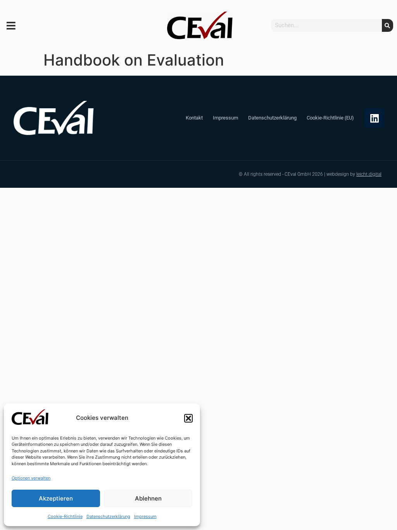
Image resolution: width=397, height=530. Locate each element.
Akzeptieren (56, 498)
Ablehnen (148, 498)
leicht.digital (368, 174)
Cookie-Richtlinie (65, 516)
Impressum (145, 516)
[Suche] (387, 25)
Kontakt (194, 118)
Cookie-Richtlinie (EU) (330, 118)
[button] (188, 418)
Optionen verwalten (31, 478)
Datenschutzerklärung (108, 516)
